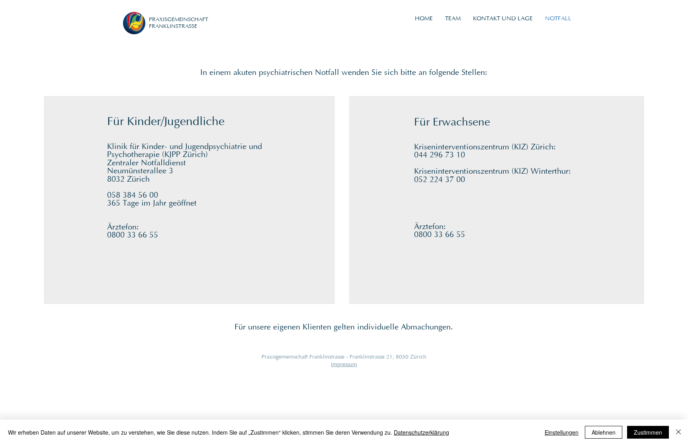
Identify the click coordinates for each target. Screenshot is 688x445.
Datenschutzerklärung (421, 432)
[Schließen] (678, 432)
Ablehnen (604, 432)
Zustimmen (648, 432)
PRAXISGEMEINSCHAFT (178, 20)
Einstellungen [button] (562, 432)
